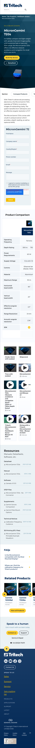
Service (7, 686)
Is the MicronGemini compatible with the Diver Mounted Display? (14, 557)
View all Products (17, 610)
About (6, 714)
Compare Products (20, 94)
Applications (9, 703)
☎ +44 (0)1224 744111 (17, 643)
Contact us (12, 633)
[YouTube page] (10, 661)
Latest (6, 710)
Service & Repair (17, 638)
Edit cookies (24, 734)
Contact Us (10, 667)
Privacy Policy (6, 734)
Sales (6, 676)
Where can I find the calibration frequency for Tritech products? (14, 567)
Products (8, 699)
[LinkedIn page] (6, 661)
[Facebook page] (15, 661)
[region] (17, 278)
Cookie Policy (15, 734)
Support (24, 633)
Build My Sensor (12, 58)
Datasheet (12, 63)
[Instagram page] (19, 661)
